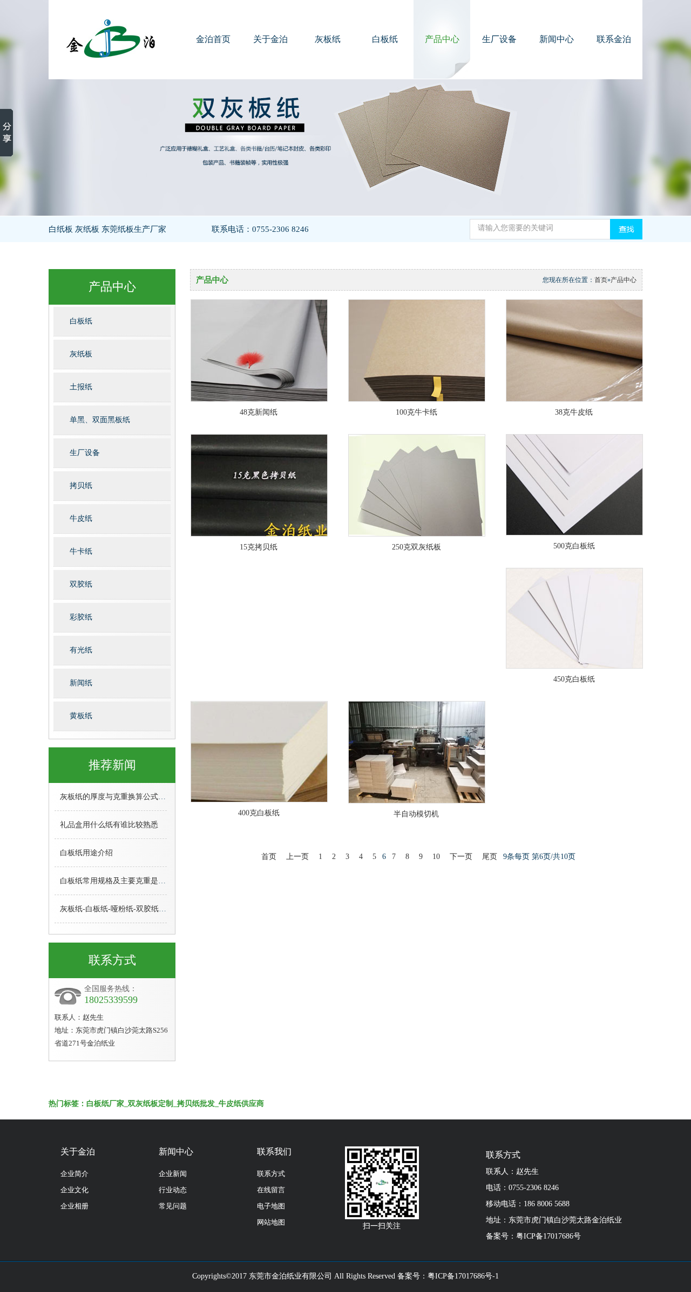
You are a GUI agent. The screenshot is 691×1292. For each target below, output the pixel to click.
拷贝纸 (81, 486)
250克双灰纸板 (416, 547)
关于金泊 (270, 39)
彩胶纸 (81, 617)
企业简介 (74, 1174)
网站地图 (271, 1222)
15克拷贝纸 (258, 547)
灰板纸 (328, 39)
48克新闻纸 (258, 412)
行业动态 (173, 1190)
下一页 (461, 857)
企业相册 (74, 1206)
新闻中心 (556, 39)
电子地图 (271, 1206)
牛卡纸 (81, 551)
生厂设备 (499, 39)
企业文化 (74, 1190)
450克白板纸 (574, 679)
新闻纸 (81, 683)
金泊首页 (213, 39)
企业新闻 (173, 1174)
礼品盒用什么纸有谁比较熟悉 (109, 825)
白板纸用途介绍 (86, 853)
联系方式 (271, 1174)
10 (436, 857)
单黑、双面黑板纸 (100, 420)
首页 (600, 280)
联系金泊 (614, 39)
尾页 (489, 857)
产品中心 (442, 39)
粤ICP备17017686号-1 (463, 1276)
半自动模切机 (416, 814)
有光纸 (81, 650)
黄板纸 (81, 716)
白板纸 (385, 39)
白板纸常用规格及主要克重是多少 (116, 881)
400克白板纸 (259, 813)
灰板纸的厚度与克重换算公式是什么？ (124, 797)
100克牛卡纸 (416, 412)
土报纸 (81, 387)
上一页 (297, 857)
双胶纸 (81, 584)
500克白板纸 (574, 546)
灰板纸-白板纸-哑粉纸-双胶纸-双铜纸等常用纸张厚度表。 (156, 909)
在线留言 (271, 1190)
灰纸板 (81, 354)
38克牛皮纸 (574, 412)
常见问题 (173, 1206)
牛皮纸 (81, 518)
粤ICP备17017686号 (548, 1236)
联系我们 (274, 1151)
